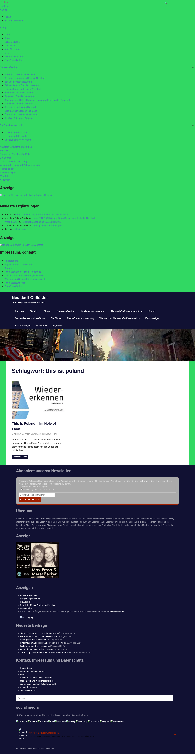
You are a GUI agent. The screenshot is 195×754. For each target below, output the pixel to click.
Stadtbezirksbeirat (14, 20)
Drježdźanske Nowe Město (18, 139)
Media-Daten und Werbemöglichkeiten (24, 275)
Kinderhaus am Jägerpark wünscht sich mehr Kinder (41, 214)
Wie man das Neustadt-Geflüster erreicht (20, 165)
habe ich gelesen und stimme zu (38, 489)
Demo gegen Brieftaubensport (47, 225)
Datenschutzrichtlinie (144, 481)
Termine (55, 434)
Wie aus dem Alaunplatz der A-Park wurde (38, 636)
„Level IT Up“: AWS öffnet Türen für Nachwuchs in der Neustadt (63, 218)
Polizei (8, 16)
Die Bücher (5, 157)
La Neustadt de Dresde (16, 132)
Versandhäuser (27, 608)
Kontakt (4, 150)
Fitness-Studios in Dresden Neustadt (23, 89)
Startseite (5, 6)
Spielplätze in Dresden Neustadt (21, 111)
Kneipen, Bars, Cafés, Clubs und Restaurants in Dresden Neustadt (37, 100)
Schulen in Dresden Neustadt (19, 103)
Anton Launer (11, 222)
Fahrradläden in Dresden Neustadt (22, 85)
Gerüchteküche (12, 42)
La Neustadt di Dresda (16, 136)
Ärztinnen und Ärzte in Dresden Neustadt (25, 78)
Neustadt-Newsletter (15, 282)
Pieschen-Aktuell (116, 611)
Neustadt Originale (14, 56)
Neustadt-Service (8, 67)
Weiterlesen (20, 457)
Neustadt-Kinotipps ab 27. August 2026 (41, 222)
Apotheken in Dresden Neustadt (20, 74)
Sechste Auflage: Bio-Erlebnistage (35, 646)
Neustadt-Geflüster (30, 297)
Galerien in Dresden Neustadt (19, 96)
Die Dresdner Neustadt (11, 125)
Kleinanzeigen (7, 168)
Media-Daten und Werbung (13, 161)
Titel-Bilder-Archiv (13, 60)
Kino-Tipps (10, 45)
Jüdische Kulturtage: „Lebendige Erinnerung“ (40, 633)
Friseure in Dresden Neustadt (19, 92)
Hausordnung (11, 260)
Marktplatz (5, 176)
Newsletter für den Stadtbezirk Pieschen (37, 605)
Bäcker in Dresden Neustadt (18, 81)
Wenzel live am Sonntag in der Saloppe (37, 649)
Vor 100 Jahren (12, 49)
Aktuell (3, 9)
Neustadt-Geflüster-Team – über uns (23, 271)
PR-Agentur (25, 602)
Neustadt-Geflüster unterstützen (16, 147)
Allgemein (5, 179)
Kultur (8, 34)
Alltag (3, 27)
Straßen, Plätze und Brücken (19, 118)
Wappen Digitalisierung (30, 599)
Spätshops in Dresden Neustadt (20, 107)
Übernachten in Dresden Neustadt (21, 114)
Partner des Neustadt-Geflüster (15, 154)
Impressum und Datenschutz (19, 264)
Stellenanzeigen (8, 172)
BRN (7, 53)
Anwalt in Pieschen (28, 595)
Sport (7, 38)
